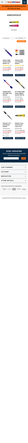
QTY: (4, 135)
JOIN (23, 158)
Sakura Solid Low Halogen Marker (19, 61)
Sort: (16, 38)
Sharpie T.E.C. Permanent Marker (7, 124)
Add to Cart (8, 138)
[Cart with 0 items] (24, 2)
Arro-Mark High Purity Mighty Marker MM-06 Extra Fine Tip (20, 94)
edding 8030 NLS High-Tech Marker (7, 93)
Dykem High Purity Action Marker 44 (7, 61)
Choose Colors (8, 75)
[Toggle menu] (2, 2)
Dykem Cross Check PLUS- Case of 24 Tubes (19, 125)
